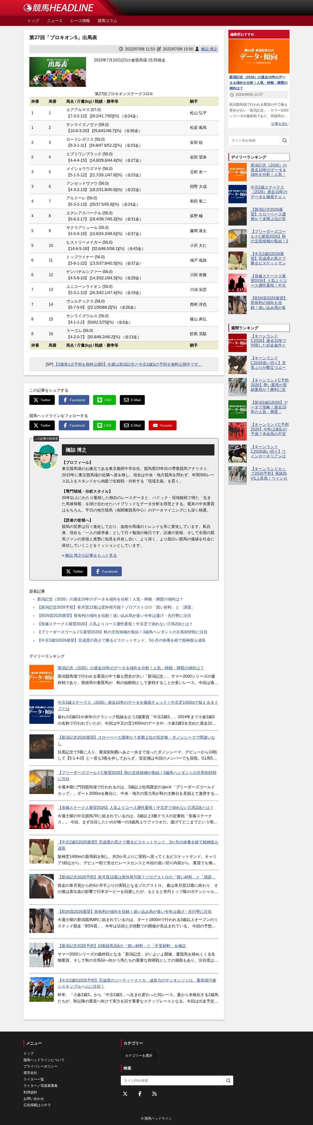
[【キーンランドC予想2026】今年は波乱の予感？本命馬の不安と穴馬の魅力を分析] (237, 431)
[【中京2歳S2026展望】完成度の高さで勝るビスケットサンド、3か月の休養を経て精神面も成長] (41, 851)
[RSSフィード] (154, 1093)
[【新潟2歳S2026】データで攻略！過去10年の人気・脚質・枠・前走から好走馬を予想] (237, 409)
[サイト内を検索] (285, 140)
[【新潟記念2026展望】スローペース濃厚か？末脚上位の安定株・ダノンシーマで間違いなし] (41, 746)
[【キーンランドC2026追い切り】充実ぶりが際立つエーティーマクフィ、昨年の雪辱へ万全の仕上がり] (237, 365)
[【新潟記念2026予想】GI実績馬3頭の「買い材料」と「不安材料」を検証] (41, 955)
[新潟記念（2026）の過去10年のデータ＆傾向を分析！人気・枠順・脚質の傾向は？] (41, 677)
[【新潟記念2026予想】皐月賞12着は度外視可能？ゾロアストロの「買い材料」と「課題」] (41, 886)
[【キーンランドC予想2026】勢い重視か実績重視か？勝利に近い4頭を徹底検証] (237, 387)
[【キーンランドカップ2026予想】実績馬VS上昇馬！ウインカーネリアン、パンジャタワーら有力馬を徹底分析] (237, 475)
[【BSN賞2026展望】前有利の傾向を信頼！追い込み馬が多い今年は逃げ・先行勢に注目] (41, 921)
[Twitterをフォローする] (125, 1093)
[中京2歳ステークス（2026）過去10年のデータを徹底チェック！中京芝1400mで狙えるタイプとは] (41, 711)
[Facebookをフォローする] (139, 1093)
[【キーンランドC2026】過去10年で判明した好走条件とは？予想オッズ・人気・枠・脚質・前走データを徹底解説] (237, 343)
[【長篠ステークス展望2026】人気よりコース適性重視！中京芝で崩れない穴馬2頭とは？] (41, 817)
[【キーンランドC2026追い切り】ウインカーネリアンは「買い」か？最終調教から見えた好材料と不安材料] (237, 453)
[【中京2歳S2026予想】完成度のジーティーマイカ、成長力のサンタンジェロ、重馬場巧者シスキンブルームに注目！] (41, 989)
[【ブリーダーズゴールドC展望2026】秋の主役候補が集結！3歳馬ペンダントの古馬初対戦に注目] (41, 782)
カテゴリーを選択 (138, 1055)
